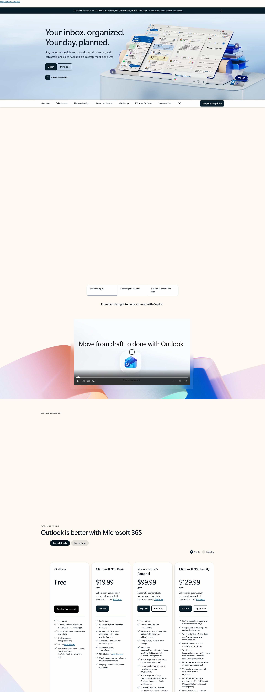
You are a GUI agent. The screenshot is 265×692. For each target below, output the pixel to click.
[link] (45, 104)
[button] (52, 477)
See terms (117, 586)
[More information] (78, 625)
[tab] (49, 136)
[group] (70, 453)
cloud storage (69, 629)
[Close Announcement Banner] (220, 10)
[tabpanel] (132, 187)
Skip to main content (10, 1)
